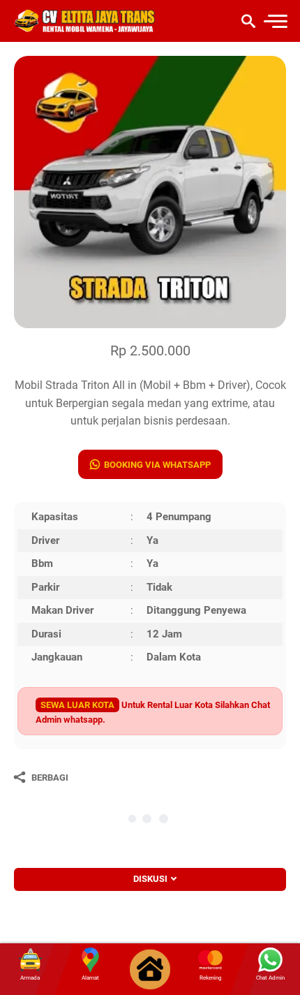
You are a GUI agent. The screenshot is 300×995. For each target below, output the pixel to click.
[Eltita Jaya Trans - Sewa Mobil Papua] (85, 21)
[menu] (275, 21)
